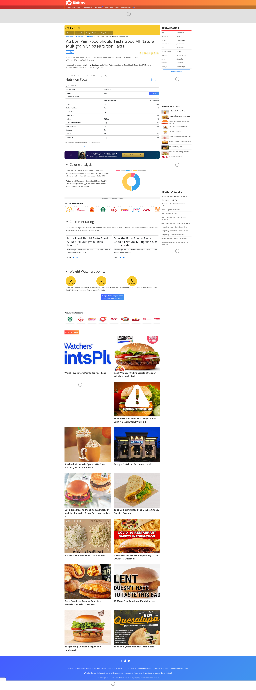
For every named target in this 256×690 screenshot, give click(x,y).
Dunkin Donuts (166, 44)
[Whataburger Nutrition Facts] (158, 210)
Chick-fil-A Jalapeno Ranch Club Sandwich (175, 238)
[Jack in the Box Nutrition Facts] (147, 319)
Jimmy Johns (180, 44)
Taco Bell (179, 63)
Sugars (69, 130)
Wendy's (164, 67)
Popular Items (106, 33)
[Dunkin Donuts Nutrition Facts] (125, 210)
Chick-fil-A (165, 36)
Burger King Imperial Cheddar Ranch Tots (175, 231)
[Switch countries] (134, 7)
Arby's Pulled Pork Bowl (169, 213)
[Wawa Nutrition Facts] (136, 319)
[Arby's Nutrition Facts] (114, 210)
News (117, 7)
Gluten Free (108, 7)
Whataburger (180, 67)
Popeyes (164, 55)
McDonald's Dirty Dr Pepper (171, 200)
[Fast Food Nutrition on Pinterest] (125, 661)
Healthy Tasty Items (161, 668)
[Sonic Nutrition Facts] (136, 210)
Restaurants (70, 7)
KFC (163, 48)
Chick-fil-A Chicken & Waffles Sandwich (174, 196)
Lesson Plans (126, 7)
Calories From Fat (72, 97)
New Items (98, 7)
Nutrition (70, 33)
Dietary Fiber (71, 126)
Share (70, 52)
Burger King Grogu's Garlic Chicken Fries (174, 227)
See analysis (154, 93)
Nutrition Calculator (84, 7)
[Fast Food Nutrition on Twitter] (129, 661)
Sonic (163, 59)
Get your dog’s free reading (133, 155)
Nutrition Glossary (115, 668)
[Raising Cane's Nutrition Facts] (125, 319)
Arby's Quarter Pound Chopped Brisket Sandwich (174, 218)
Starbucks (179, 59)
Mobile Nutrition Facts (179, 668)
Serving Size (70, 89)
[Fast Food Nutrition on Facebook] (121, 661)
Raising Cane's (181, 55)
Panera (178, 51)
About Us (148, 668)
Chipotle (179, 36)
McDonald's (180, 48)
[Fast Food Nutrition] (76, 2)
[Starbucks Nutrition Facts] (103, 210)
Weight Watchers (92, 33)
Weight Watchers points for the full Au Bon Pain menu (112, 297)
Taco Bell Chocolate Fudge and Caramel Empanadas (175, 243)
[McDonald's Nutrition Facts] (70, 210)
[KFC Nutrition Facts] (147, 210)
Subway (164, 63)
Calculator (80, 33)
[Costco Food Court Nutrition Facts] (158, 319)
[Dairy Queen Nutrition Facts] (103, 319)
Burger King (180, 32)
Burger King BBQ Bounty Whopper (173, 234)
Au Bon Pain (85, 147)
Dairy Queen (180, 40)
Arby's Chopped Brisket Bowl (171, 210)
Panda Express (166, 51)
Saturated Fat (71, 108)
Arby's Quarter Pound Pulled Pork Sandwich (176, 223)
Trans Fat (70, 111)
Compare (155, 80)
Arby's (163, 32)
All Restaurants (176, 71)
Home (70, 668)
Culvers (164, 40)
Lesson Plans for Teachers (134, 668)
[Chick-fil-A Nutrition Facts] (81, 210)
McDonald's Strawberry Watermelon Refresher (173, 205)
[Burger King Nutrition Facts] (92, 210)
